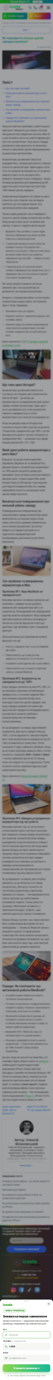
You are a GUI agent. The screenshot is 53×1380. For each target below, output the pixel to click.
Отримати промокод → (26, 1368)
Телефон (14, 1341)
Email (5, 1353)
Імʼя (5, 1329)
